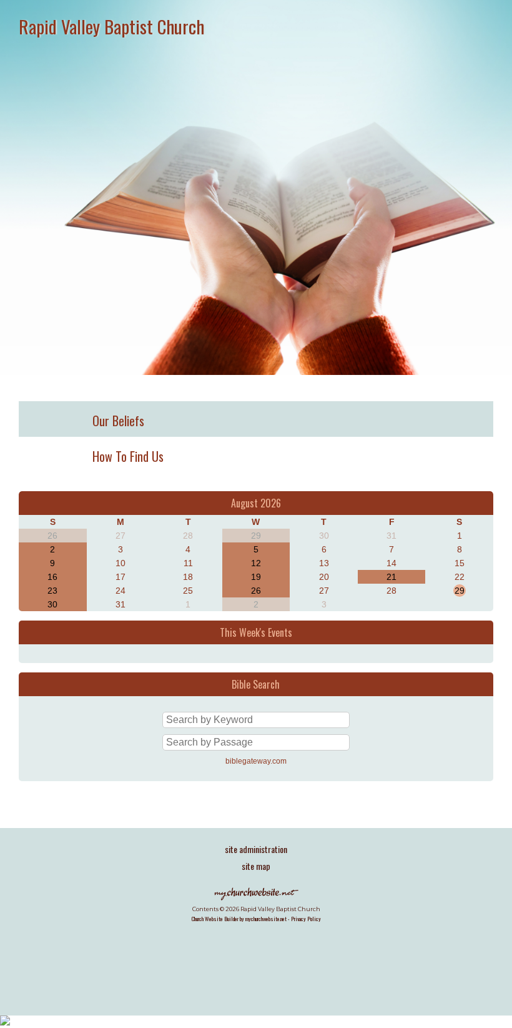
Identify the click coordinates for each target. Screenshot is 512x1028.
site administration (256, 849)
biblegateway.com (256, 761)
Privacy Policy (306, 918)
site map (256, 865)
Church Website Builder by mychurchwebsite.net (239, 918)
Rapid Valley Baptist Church (111, 25)
